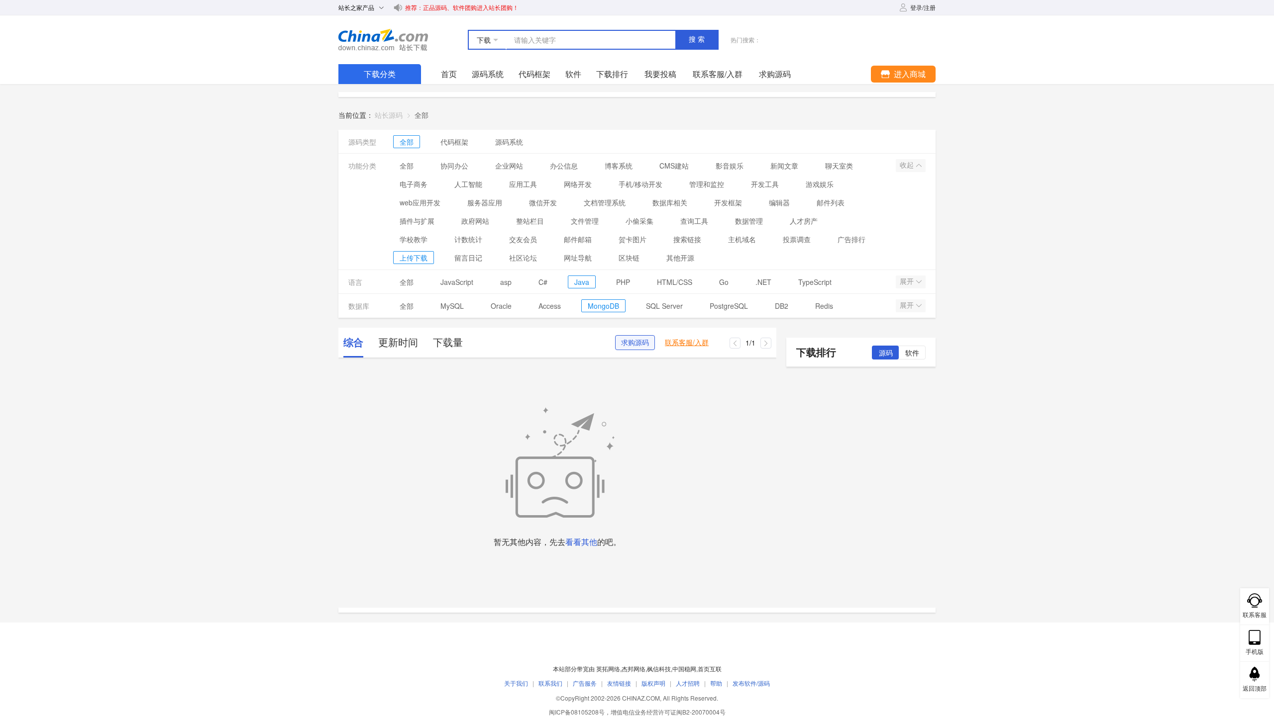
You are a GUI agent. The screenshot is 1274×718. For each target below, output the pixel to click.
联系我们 (550, 683)
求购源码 (635, 343)
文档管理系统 (605, 202)
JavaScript (456, 282)
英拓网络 (608, 668)
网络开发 (578, 184)
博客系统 (619, 166)
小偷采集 (639, 221)
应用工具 (523, 184)
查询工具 (694, 221)
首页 (449, 74)
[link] (421, 115)
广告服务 (585, 683)
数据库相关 (669, 202)
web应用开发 (420, 202)
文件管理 (585, 221)
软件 (573, 74)
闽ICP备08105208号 (577, 712)
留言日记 (468, 258)
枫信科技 (659, 668)
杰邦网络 (633, 668)
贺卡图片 (632, 239)
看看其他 (581, 541)
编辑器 (779, 202)
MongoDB (603, 306)
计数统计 (468, 239)
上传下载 (413, 258)
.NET (763, 282)
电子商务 (413, 184)
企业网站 (509, 166)
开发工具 (765, 184)
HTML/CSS (674, 282)
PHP (623, 282)
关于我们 (516, 683)
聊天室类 (839, 166)
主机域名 (742, 239)
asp (506, 282)
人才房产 (804, 221)
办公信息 (564, 166)
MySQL (452, 306)
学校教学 (413, 239)
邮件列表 (831, 202)
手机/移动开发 (640, 184)
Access (549, 306)
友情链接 (619, 683)
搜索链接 (687, 239)
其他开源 (680, 258)
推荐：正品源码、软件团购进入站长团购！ (462, 7)
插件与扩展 (417, 221)
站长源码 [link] (389, 115)
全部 (407, 142)
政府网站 (475, 221)
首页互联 (710, 668)
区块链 (629, 258)
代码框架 (534, 74)
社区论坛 (523, 258)
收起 (908, 165)
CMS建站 (674, 166)
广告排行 (851, 239)
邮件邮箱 (578, 239)
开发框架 (728, 202)
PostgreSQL (729, 306)
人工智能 (468, 184)
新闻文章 (784, 166)
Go (724, 282)
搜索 (698, 39)
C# (542, 282)
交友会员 (523, 239)
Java (581, 282)
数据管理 (749, 221)
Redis (824, 306)
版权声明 (653, 683)
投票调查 (797, 239)
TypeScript (815, 282)
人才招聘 (688, 683)
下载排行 (612, 74)
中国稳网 (684, 668)
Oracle (501, 306)
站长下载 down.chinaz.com (383, 39)
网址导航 (578, 258)
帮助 (716, 683)
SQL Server (664, 306)
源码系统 (488, 74)
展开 (908, 281)
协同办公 (454, 166)
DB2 (781, 306)
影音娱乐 (729, 166)
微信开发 (543, 202)
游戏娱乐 (820, 184)
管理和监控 (706, 184)
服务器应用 (484, 202)
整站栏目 (530, 221)
